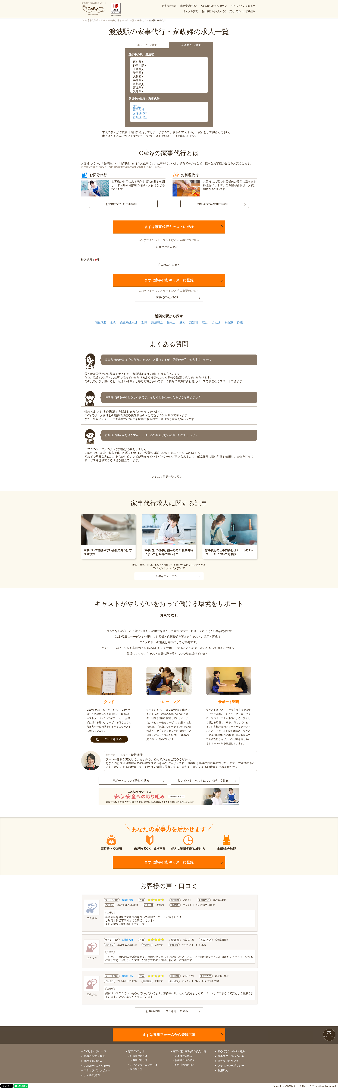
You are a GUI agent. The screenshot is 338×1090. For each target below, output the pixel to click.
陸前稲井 (100, 321)
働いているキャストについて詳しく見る (203, 780)
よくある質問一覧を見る (166, 476)
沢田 (205, 321)
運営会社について (228, 1060)
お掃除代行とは (138, 1055)
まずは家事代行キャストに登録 (169, 227)
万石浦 (216, 321)
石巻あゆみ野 (128, 321)
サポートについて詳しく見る (130, 780)
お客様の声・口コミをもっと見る (167, 1011)
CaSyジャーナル (166, 575)
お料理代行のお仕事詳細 (212, 203)
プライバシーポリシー (231, 1065)
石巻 (113, 321)
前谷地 (229, 321)
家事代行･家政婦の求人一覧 (121, 20)
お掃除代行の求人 (185, 1060)
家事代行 (141, 20)
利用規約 (223, 1070)
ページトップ (329, 1037)
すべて (137, 105)
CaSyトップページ (95, 1051)
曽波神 (193, 321)
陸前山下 (157, 321)
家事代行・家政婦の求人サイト (94, 3)
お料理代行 (140, 117)
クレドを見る (113, 739)
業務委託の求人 (189, 5)
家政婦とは (136, 1069)
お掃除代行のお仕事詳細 (121, 203)
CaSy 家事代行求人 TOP (93, 20)
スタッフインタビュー (97, 1070)
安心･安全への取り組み (242, 11)
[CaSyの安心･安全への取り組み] (169, 797)
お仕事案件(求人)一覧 (214, 11)
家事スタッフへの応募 (231, 1056)
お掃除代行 (140, 113)
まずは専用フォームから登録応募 (169, 1035)
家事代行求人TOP (167, 246)
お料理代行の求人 (185, 1064)
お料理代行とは (138, 1060)
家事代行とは (169, 5)
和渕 (240, 321)
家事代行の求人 (183, 1055)
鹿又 (182, 321)
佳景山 (171, 321)
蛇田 (144, 321)
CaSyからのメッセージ (214, 5)
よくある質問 (190, 11)
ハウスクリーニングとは (143, 1064)
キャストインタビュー (243, 5)
